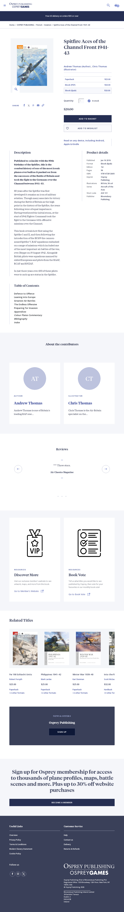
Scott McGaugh (110, 679)
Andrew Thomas (28, 402)
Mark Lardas (46, 679)
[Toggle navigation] (4, 5)
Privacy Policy (15, 840)
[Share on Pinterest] (33, 105)
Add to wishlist (88, 128)
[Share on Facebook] (24, 105)
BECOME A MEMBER (62, 802)
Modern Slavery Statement (20, 849)
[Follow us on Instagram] (18, 874)
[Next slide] (106, 469)
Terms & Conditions (17, 844)
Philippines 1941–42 (51, 674)
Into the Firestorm (113, 674)
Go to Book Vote (77, 594)
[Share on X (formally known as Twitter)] (29, 105)
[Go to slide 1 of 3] (58, 496)
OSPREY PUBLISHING (25, 25)
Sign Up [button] (62, 732)
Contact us (68, 840)
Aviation (47, 25)
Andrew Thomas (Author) (77, 66)
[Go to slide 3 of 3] (65, 496)
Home (12, 25)
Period (39, 25)
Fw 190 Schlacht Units (20, 674)
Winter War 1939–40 (83, 674)
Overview (13, 835)
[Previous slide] (18, 469)
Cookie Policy (15, 853)
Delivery (67, 844)
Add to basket (87, 118)
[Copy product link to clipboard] (43, 105)
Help (66, 835)
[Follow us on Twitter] (23, 874)
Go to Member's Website (26, 591)
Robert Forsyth (15, 679)
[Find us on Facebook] (12, 874)
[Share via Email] (38, 105)
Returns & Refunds (72, 849)
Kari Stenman (78, 679)
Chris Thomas (80, 402)
